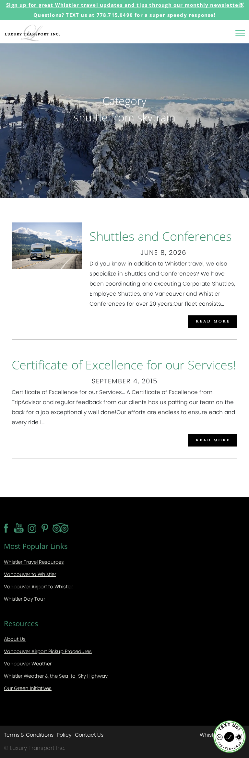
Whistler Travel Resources (34, 562)
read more (213, 320)
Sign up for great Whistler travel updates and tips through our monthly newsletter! (124, 5)
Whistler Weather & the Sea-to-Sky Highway (56, 676)
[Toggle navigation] (240, 33)
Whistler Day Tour (24, 598)
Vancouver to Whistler (30, 574)
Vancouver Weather (28, 663)
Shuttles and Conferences (160, 236)
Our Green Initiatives (28, 688)
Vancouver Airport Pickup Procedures (48, 651)
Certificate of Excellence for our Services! (124, 364)
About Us (15, 639)
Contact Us (89, 734)
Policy (64, 734)
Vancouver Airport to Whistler (38, 586)
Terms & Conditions (28, 734)
